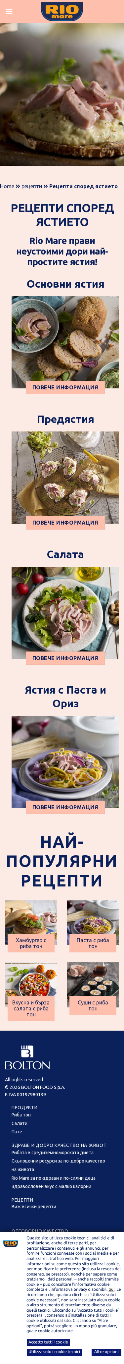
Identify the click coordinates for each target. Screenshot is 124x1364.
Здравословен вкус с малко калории (51, 1186)
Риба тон (21, 1114)
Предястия (65, 419)
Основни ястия (65, 284)
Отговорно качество (40, 1231)
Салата (65, 554)
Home (7, 186)
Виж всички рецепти (34, 1206)
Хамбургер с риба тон (31, 943)
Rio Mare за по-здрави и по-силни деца (54, 1178)
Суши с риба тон (93, 1005)
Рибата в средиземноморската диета (53, 1152)
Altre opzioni (106, 1351)
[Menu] (9, 11)
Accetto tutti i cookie (48, 1342)
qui (111, 1289)
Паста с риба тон (93, 943)
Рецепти (22, 1200)
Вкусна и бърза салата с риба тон (31, 1008)
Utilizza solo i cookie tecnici (54, 1351)
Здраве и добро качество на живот (59, 1145)
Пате (17, 1131)
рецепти (31, 186)
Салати (19, 1123)
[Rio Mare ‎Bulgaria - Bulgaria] (62, 11)
